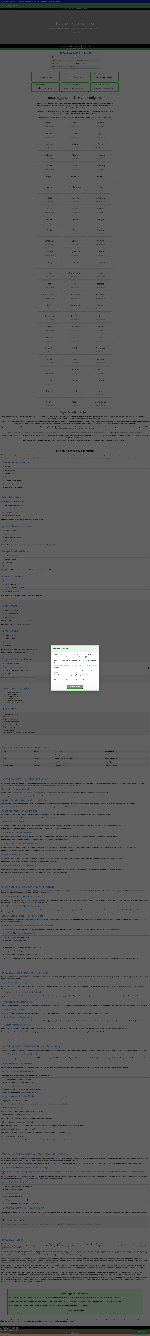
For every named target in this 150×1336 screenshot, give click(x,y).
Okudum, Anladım (75, 686)
